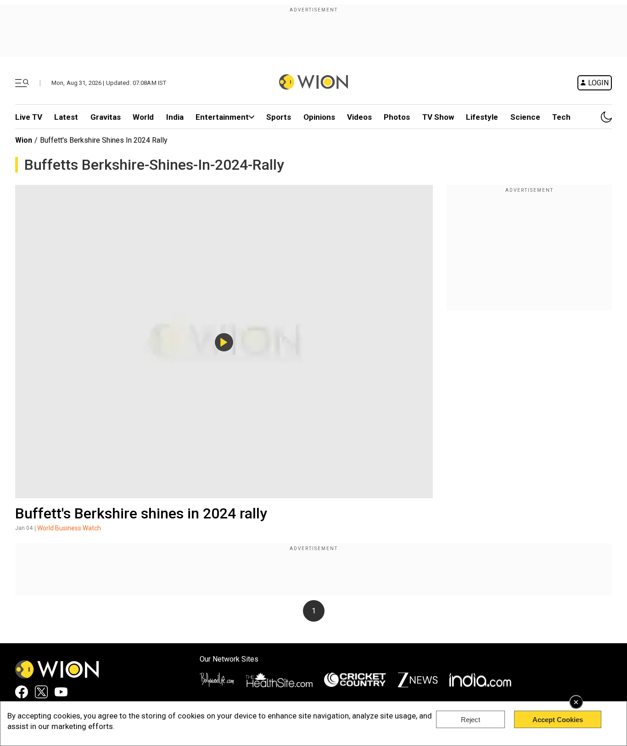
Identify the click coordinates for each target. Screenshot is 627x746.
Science (525, 117)
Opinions (319, 117)
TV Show (438, 117)
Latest (66, 117)
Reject (470, 720)
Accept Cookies (557, 720)
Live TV (28, 117)
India (175, 117)
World (143, 117)
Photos (397, 117)
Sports (278, 117)
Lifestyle (482, 117)
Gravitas (105, 117)
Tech (561, 117)
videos (359, 117)
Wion (23, 140)
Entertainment (222, 117)
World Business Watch (69, 528)
